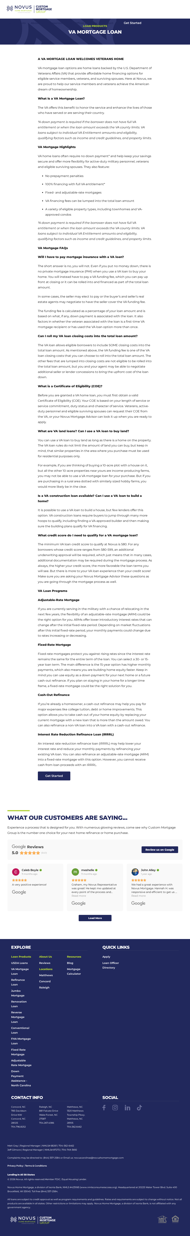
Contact (108, 23)
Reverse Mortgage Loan (17, 1017)
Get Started (132, 23)
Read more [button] (79, 895)
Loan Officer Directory (82, 23)
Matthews (46, 975)
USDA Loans (19, 963)
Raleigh (44, 987)
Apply (106, 956)
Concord (45, 981)
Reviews (44, 963)
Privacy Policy (15, 1165)
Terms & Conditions (36, 1165)
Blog (70, 963)
